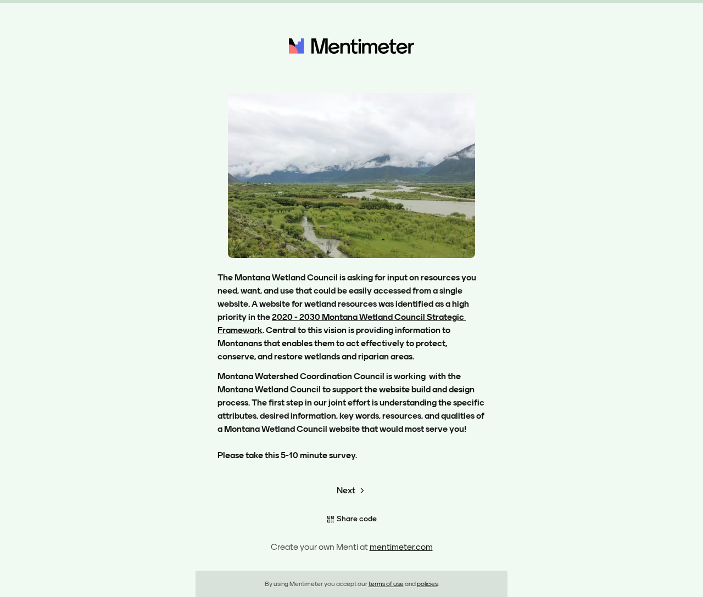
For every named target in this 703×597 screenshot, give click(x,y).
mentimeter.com (401, 547)
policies (427, 584)
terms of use (386, 584)
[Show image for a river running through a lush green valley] (351, 175)
